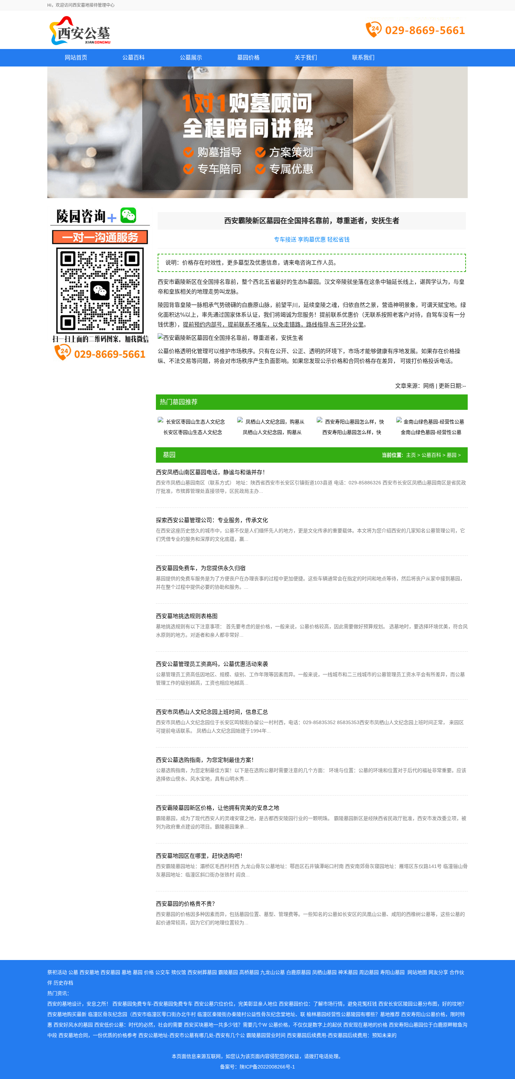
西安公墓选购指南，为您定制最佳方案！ (206, 760)
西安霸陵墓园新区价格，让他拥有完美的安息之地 (217, 808)
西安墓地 (89, 972)
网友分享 (438, 972)
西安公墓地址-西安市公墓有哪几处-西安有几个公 (191, 1035)
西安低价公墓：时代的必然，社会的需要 (138, 1025)
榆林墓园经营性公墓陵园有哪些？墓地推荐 (353, 1014)
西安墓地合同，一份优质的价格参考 (98, 1035)
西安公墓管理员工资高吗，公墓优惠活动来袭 (212, 664)
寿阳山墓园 (392, 972)
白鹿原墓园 (298, 972)
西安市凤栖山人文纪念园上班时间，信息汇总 (212, 712)
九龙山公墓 (272, 972)
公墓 (73, 972)
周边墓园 (369, 972)
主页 (411, 455)
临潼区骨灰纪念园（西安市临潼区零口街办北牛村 (142, 1014)
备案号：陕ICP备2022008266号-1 (257, 1067)
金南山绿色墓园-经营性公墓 (431, 432)
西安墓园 (110, 972)
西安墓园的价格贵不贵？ (187, 904)
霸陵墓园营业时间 (266, 1035)
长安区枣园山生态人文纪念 (192, 432)
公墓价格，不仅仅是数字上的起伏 (305, 1025)
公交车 (162, 972)
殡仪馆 (178, 972)
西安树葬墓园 (202, 972)
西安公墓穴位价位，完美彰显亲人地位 (235, 1004)
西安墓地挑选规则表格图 (187, 616)
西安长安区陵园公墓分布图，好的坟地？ (422, 1004)
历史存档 (63, 983)
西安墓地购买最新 (67, 1014)
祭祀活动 (57, 972)
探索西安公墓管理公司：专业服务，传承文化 (212, 520)
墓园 (451, 455)
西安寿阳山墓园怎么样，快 (351, 432)
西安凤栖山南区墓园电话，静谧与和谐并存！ (212, 472)
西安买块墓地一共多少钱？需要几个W (225, 1025)
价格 (149, 972)
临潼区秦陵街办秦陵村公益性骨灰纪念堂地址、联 (251, 1014)
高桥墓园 (249, 972)
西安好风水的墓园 (73, 1025)
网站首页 (76, 58)
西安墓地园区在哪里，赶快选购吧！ (201, 856)
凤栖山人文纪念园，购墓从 (272, 432)
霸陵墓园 (228, 972)
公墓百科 (431, 455)
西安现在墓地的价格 (365, 1025)
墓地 (126, 972)
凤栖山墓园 (324, 972)
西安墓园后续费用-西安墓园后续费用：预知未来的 (342, 1035)
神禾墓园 (348, 972)
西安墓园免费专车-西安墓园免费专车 (152, 1004)
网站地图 (417, 972)
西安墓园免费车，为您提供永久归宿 (201, 568)
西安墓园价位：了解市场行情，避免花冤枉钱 (328, 1004)
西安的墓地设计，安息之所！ (79, 1004)
